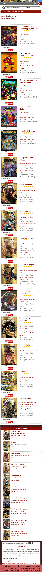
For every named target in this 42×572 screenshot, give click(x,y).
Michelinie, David (24, 66)
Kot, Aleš (22, 197)
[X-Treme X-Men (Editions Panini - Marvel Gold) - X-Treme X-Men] (9, 417)
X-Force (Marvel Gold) (26, 377)
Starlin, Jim (23, 117)
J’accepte (36, 570)
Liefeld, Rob (23, 382)
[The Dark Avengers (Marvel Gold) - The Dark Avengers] (9, 284)
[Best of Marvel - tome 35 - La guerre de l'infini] (9, 126)
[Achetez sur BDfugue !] (9, 51)
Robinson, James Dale (26, 250)
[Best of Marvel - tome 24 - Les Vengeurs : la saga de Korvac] (9, 99)
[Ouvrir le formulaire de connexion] (40, 3)
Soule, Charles (24, 333)
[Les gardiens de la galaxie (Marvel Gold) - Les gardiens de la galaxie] (9, 177)
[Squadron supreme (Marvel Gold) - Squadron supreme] (9, 257)
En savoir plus (26, 570)
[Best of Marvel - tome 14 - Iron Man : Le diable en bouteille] (9, 72)
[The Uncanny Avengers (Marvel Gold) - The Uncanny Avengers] (9, 310)
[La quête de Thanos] (9, 150)
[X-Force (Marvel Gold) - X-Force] (9, 391)
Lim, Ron (31, 117)
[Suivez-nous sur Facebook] (3, 8)
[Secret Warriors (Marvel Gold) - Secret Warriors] (9, 230)
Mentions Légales (6, 561)
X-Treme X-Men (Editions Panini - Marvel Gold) (18, 436)
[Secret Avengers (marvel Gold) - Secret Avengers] (9, 203)
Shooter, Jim (23, 90)
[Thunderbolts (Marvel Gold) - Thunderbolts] (9, 364)
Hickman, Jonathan (25, 224)
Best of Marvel (24, 35)
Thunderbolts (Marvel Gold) (28, 351)
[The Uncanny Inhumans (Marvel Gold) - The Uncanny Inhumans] (9, 337)
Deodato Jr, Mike (24, 279)
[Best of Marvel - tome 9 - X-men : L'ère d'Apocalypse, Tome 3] (9, 46)
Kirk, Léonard (23, 252)
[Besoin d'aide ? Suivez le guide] (31, 543)
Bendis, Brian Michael (26, 170)
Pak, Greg (22, 409)
